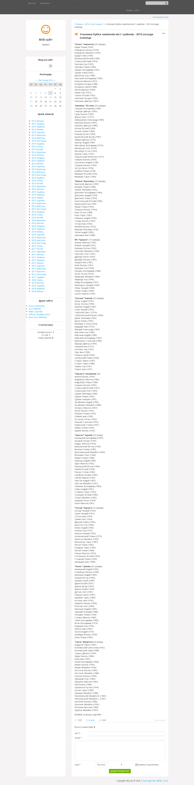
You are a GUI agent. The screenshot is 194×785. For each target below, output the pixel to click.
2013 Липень (38, 129)
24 (31, 105)
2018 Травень (38, 285)
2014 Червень (38, 160)
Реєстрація (158, 17)
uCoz (166, 780)
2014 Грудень (38, 177)
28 (50, 105)
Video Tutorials (35, 311)
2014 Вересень (39, 169)
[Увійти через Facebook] (45, 66)
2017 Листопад (39, 274)
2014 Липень (38, 163)
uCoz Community (37, 306)
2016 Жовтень (38, 240)
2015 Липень (38, 197)
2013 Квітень (38, 121)
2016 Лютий (37, 217)
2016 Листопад (39, 243)
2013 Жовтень (38, 138)
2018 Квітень (38, 283)
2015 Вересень (39, 203)
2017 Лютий (37, 248)
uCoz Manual (35, 308)
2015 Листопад (39, 209)
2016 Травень (38, 226)
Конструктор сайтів (152, 780)
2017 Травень (38, 257)
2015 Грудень (38, 211)
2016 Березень (39, 220)
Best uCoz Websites (38, 317)
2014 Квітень (38, 155)
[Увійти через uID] (41, 66)
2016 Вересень (39, 237)
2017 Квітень (38, 254)
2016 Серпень (38, 234)
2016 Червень (38, 229)
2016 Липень (38, 231)
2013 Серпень (38, 132)
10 (31, 97)
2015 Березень (39, 186)
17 (31, 101)
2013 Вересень (39, 135)
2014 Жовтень (38, 172)
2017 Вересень (39, 268)
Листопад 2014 (45, 80)
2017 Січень (37, 246)
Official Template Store (39, 314)
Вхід (166, 17)
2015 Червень (38, 194)
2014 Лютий (37, 149)
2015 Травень (38, 192)
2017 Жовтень (38, 271)
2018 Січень (37, 280)
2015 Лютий (37, 183)
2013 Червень (38, 126)
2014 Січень (37, 146)
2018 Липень (38, 291)
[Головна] (45, 33)
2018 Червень (38, 288)
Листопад (96, 24)
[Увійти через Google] (50, 66)
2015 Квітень (38, 189)
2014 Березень (39, 152)
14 (50, 97)
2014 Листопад (39, 175)
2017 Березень (39, 251)
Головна (78, 24)
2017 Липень (38, 263)
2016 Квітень (38, 223)
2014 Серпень (38, 166)
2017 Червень (38, 260)
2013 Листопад (39, 140)
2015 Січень (37, 180)
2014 (87, 24)
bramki (92, 720)
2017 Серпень (38, 265)
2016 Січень (37, 214)
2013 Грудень (38, 143)
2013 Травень (38, 123)
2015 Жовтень (38, 206)
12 (41, 97)
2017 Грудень (38, 277)
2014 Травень (38, 158)
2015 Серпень (38, 200)
